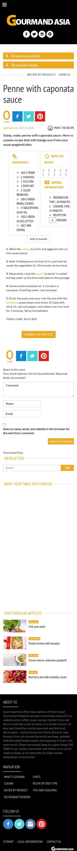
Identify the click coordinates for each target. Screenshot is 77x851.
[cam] (42, 34)
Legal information (30, 841)
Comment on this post (38, 334)
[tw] (34, 34)
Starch (64, 74)
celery (25, 249)
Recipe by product (41, 74)
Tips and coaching (45, 790)
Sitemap (8, 841)
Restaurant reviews (17, 797)
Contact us (54, 841)
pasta (39, 273)
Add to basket (38, 239)
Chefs (36, 777)
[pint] (49, 34)
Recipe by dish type (45, 783)
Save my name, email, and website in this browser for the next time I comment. (36, 431)
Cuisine (9, 783)
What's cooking (14, 777)
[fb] (26, 34)
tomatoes (12, 302)
